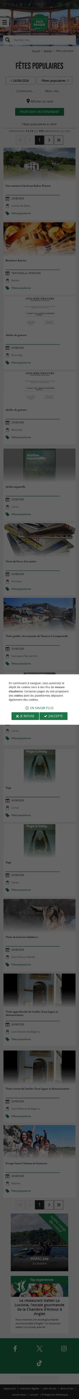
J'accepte (56, 716)
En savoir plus (41, 708)
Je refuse (27, 716)
